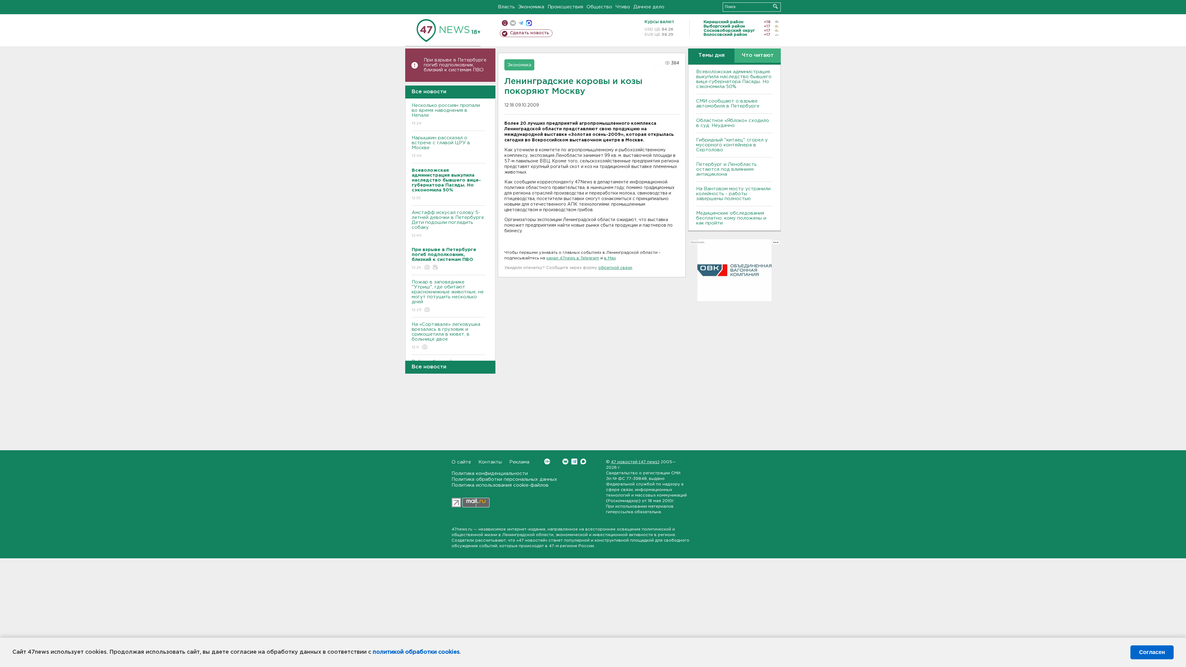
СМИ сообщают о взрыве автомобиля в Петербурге (727, 103)
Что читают (758, 55)
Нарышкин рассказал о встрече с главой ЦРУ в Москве (441, 146)
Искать (775, 6)
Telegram (574, 461)
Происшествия (565, 7)
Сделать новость (529, 33)
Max (583, 461)
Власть (506, 7)
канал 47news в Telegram (572, 258)
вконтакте (513, 23)
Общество (599, 7)
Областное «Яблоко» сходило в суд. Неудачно (732, 123)
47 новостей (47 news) (635, 462)
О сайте (461, 462)
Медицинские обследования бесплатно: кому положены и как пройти (731, 218)
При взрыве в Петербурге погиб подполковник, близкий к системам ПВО (455, 65)
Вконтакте (565, 461)
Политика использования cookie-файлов (500, 485)
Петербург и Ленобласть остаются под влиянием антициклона (726, 169)
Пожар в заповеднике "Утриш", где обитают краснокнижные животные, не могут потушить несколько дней (448, 296)
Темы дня (711, 55)
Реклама (519, 462)
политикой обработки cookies (416, 652)
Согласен (1152, 652)
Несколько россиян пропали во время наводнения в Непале (446, 114)
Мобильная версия (505, 23)
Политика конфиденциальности (490, 474)
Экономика (531, 7)
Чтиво (623, 7)
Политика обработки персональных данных (504, 479)
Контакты (490, 462)
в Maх (610, 258)
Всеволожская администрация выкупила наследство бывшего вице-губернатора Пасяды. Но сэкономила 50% (734, 79)
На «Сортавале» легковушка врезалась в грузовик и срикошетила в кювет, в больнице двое (446, 335)
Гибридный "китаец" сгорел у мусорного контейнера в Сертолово (732, 145)
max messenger (529, 23)
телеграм (521, 23)
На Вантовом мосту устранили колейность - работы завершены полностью (733, 194)
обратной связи (615, 268)
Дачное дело (648, 7)
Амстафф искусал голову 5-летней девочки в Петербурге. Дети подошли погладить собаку (448, 224)
